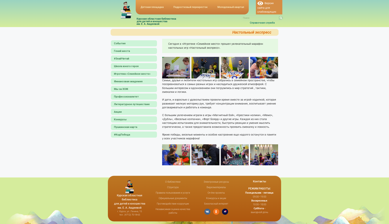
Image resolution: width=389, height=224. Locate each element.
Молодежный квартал (230, 7)
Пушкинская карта (125, 126)
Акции (118, 111)
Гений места (122, 50)
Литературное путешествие (132, 104)
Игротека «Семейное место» (132, 73)
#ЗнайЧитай (121, 58)
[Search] (281, 18)
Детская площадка (152, 7)
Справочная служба (262, 22)
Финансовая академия (128, 81)
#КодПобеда (122, 134)
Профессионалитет (126, 96)
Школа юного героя (126, 66)
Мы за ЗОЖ (121, 88)
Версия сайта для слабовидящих (266, 7)
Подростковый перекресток (190, 7)
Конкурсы (120, 119)
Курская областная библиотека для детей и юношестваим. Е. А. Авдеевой (156, 21)
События (120, 43)
